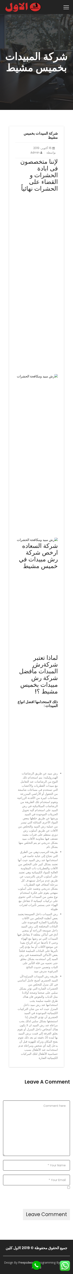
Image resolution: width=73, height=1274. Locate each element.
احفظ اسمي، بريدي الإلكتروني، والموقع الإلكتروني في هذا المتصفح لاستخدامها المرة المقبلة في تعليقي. (37, 1195)
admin (35, 152)
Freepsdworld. (27, 1262)
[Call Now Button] (36, 1265)
